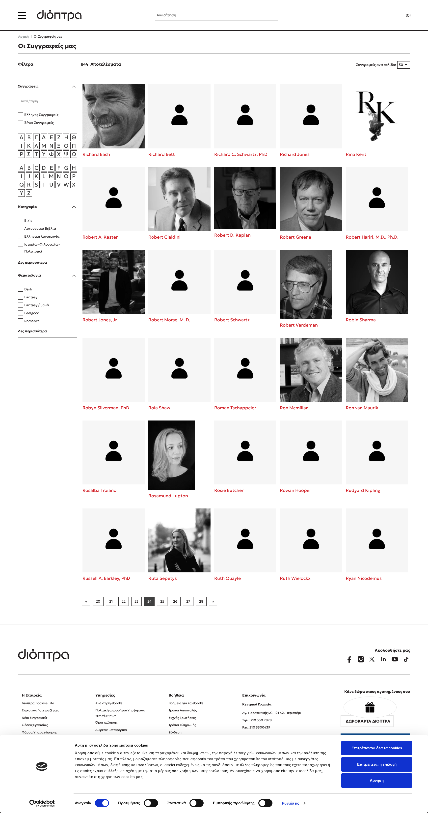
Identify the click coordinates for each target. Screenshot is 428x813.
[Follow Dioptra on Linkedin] (383, 659)
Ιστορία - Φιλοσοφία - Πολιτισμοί (42, 247)
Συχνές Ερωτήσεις (182, 718)
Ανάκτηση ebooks (108, 703)
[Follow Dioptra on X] (372, 659)
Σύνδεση (175, 732)
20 (98, 601)
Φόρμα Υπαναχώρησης (39, 732)
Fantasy (30, 297)
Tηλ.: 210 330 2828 (257, 720)
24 (149, 601)
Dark (28, 289)
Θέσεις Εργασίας (35, 725)
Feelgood (31, 313)
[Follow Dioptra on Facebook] (349, 659)
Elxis (28, 220)
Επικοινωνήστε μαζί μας (40, 710)
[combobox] (403, 65)
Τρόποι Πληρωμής (182, 725)
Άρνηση (377, 780)
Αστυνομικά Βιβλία (40, 228)
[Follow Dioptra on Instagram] (360, 659)
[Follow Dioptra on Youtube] (395, 659)
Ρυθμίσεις (290, 803)
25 (162, 601)
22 (124, 601)
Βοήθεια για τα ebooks (186, 703)
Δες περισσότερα (32, 262)
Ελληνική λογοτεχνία (41, 236)
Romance (32, 321)
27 (188, 601)
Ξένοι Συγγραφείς (39, 122)
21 (111, 601)
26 (175, 601)
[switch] (151, 803)
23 (136, 601)
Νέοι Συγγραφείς (34, 718)
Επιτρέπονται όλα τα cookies (376, 748)
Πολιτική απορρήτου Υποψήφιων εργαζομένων (120, 712)
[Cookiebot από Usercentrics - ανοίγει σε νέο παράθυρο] (42, 803)
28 (201, 601)
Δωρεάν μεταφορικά (111, 730)
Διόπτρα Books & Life (38, 703)
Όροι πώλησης (106, 722)
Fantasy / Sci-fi (36, 305)
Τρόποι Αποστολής (183, 710)
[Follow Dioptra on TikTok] (406, 659)
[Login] (398, 16)
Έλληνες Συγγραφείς (41, 114)
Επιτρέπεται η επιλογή (377, 764)
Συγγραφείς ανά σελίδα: (376, 64)
